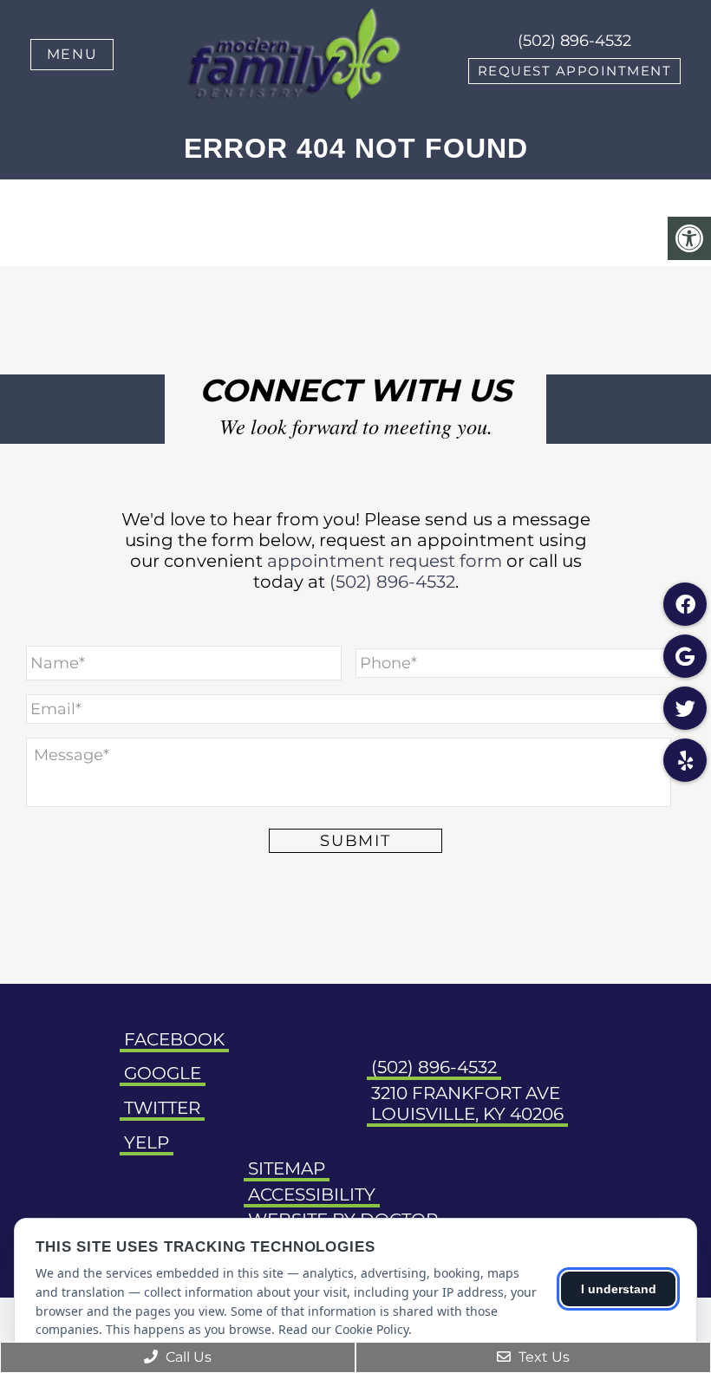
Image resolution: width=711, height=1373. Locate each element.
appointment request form (384, 560)
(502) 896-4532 (574, 40)
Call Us (187, 1357)
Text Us (542, 1357)
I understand (618, 1289)
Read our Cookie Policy (343, 1329)
